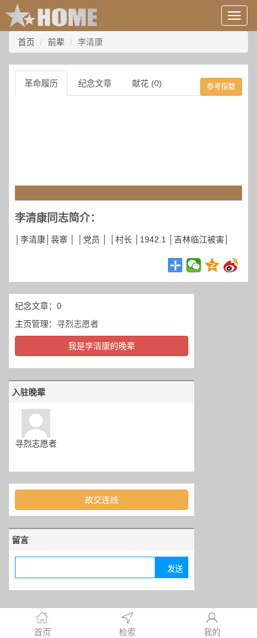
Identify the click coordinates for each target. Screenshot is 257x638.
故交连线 (101, 500)
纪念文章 (95, 83)
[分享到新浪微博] (231, 265)
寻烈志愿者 (78, 324)
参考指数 (221, 87)
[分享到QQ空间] (212, 265)
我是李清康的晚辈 (101, 346)
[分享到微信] (193, 265)
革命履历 (41, 83)
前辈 (56, 42)
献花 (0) (147, 83)
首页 (26, 42)
